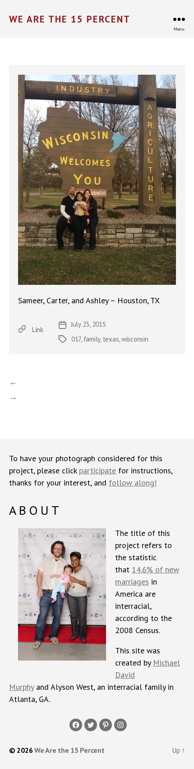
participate (97, 470)
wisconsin (134, 339)
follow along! (133, 482)
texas (111, 339)
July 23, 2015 (88, 324)
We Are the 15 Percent (69, 19)
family (91, 339)
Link (37, 329)
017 (76, 339)
